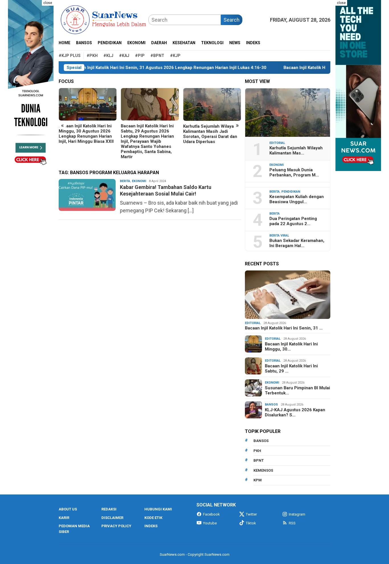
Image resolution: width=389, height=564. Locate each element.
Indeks (150, 526)
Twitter (251, 514)
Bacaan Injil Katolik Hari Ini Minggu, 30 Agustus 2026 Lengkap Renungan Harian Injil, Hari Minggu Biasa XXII (86, 133)
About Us (68, 509)
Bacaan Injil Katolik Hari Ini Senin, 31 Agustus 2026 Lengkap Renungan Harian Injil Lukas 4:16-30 (150, 67)
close (47, 3)
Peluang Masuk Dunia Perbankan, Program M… (294, 172)
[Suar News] (103, 19)
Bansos (271, 404)
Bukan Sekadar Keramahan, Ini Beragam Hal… (296, 243)
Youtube (210, 523)
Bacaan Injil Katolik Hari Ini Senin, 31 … (284, 328)
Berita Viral (279, 235)
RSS (292, 523)
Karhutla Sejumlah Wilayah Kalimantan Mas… (296, 150)
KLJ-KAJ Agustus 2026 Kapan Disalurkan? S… (295, 412)
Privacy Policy (116, 526)
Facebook (211, 514)
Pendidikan (290, 192)
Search (231, 20)
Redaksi (108, 509)
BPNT (258, 460)
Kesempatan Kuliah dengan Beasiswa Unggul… (296, 199)
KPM (257, 480)
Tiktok (251, 523)
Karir (64, 518)
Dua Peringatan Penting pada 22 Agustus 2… (293, 221)
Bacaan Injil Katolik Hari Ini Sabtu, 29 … (291, 368)
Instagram (297, 514)
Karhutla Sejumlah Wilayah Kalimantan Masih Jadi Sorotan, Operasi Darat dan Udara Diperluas (210, 134)
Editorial (277, 143)
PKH (257, 451)
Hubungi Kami (158, 509)
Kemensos (263, 470)
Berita (125, 181)
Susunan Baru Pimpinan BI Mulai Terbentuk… (297, 390)
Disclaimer (112, 518)
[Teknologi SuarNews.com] (31, 85)
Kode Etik (153, 518)
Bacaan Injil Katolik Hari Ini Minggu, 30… (291, 346)
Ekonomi (139, 181)
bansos (261, 441)
